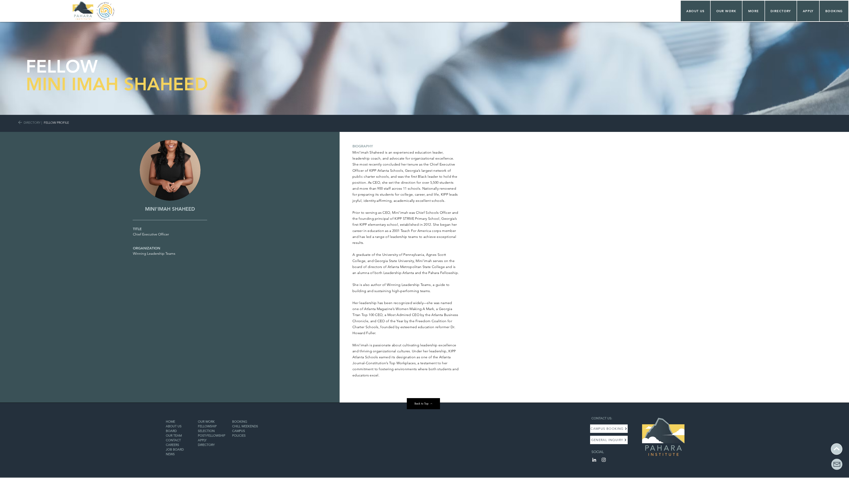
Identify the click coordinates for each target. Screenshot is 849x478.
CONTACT (173, 440)
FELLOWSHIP (207, 426)
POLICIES (239, 436)
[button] (726, 11)
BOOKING (239, 422)
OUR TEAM (174, 436)
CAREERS (172, 445)
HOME (170, 422)
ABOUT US (174, 426)
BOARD (171, 431)
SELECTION (206, 431)
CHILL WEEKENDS (245, 426)
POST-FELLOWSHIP (211, 436)
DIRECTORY (32, 123)
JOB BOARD (175, 449)
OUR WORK (206, 422)
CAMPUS (238, 431)
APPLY (202, 440)
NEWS (170, 454)
